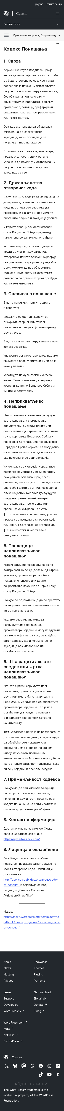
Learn (7, 992)
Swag (39, 1011)
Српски (17, 1057)
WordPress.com (16, 1022)
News (7, 968)
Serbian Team (12, 24)
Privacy (8, 980)
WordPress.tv (14, 1011)
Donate (40, 1004)
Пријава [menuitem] (38, 3)
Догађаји (40, 998)
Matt (9, 1028)
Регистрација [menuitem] (54, 3)
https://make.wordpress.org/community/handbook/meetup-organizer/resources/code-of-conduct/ (32, 922)
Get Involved (42, 992)
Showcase (40, 962)
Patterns (39, 980)
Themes (39, 968)
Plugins (38, 974)
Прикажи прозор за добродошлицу (34, 35)
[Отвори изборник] (58, 13)
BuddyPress (13, 1041)
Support (9, 998)
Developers (11, 1004)
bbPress (11, 1035)
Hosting (9, 974)
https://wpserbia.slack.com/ (22, 839)
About (7, 962)
